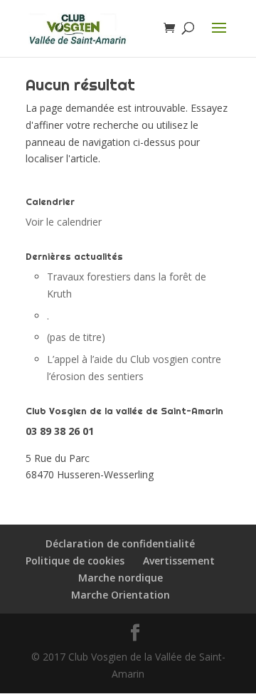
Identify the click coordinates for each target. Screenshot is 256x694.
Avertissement (179, 560)
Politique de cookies (75, 560)
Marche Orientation (120, 594)
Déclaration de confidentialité (120, 543)
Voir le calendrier (64, 221)
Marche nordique (120, 577)
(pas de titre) (76, 337)
